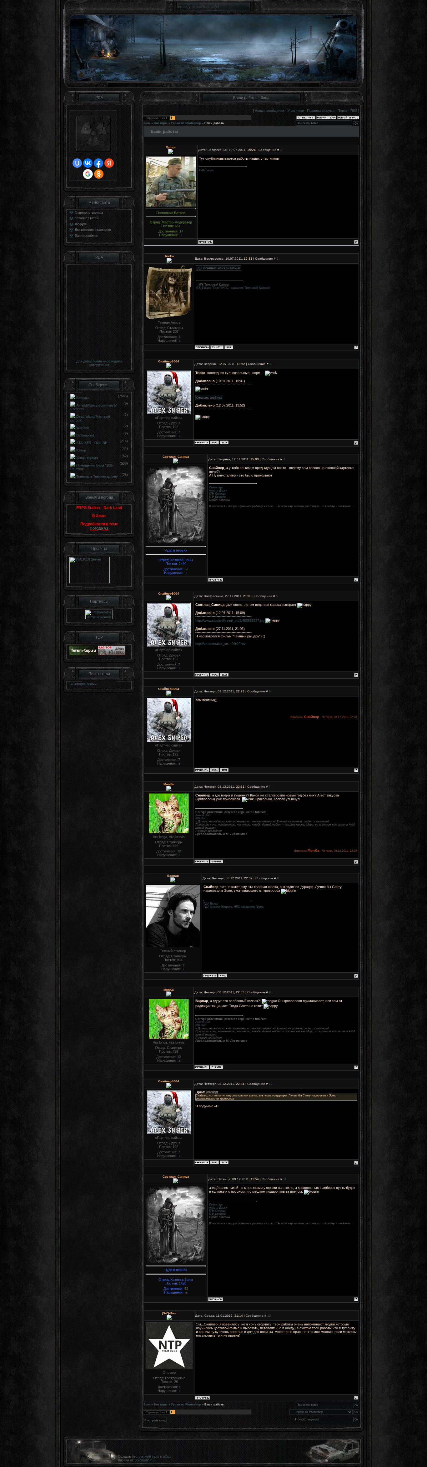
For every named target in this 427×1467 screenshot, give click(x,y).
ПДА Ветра (206, 170)
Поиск (342, 110)
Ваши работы (214, 123)
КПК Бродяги (217, 496)
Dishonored (85, 435)
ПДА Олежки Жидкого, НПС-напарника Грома (233, 906)
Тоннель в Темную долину (97, 476)
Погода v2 (99, 528)
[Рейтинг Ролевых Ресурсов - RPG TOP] (111, 654)
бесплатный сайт (145, 1456)
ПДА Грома (210, 903)
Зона (146, 123)
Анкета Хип (202, 815)
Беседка (82, 398)
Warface (82, 428)
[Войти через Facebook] (98, 163)
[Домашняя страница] (228, 347)
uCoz (167, 1456)
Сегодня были (83, 684)
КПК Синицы (217, 493)
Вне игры (161, 123)
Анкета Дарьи (218, 490)
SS (136, 1460)
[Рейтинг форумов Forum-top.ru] (83, 654)
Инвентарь (216, 487)
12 (269, 1315)
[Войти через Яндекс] (109, 163)
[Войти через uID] (77, 163)
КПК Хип (200, 818)
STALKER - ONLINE (91, 443)
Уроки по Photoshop (186, 123)
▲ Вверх (415, 11)
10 (271, 1083)
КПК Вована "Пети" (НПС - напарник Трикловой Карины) (233, 287)
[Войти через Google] (88, 174)
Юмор (81, 450)
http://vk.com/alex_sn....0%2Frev (220, 644)
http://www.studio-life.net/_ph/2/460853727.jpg (229, 620)
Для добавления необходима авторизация (99, 363)
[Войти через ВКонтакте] (88, 163)
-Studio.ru (146, 1460)
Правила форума (320, 110)
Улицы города (87, 458)
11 (285, 1179)
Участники (295, 110)
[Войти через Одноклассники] (98, 174)
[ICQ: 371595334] (224, 442)
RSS (353, 110)
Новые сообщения (269, 110)
